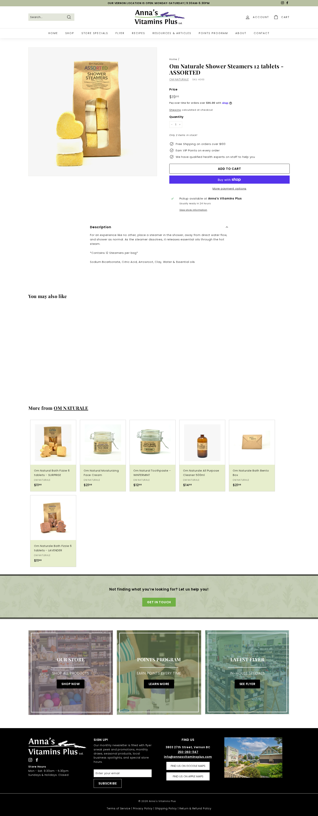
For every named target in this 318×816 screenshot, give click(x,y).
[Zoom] (93, 112)
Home (53, 33)
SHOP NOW (70, 684)
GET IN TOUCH (159, 602)
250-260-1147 (188, 752)
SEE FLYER (247, 684)
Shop (69, 33)
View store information (193, 209)
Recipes (138, 33)
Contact (262, 33)
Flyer (120, 33)
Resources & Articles (172, 33)
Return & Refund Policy (195, 808)
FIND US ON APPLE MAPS (188, 776)
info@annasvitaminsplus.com (188, 757)
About (240, 33)
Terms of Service (118, 808)
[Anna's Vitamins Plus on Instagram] (30, 760)
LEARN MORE (159, 684)
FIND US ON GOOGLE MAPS (188, 766)
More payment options (229, 188)
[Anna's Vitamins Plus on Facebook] (37, 760)
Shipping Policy (166, 808)
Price (173, 89)
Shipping (175, 109)
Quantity (176, 117)
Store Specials (95, 33)
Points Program (213, 33)
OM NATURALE (179, 79)
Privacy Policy (143, 808)
